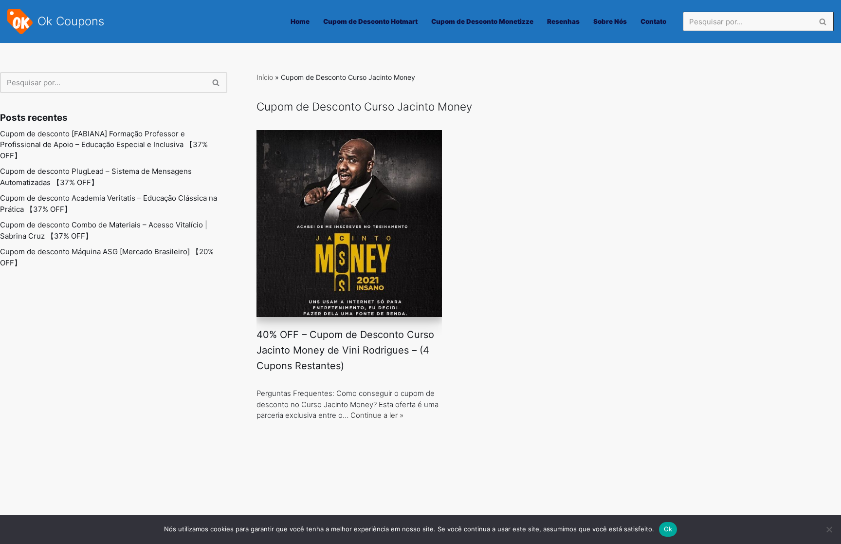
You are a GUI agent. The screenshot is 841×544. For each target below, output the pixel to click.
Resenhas (563, 21)
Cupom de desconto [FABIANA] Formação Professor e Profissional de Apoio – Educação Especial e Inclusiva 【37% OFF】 (104, 144)
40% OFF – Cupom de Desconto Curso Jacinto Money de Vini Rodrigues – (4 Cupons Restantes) (345, 350)
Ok (668, 529)
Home (300, 21)
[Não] (829, 529)
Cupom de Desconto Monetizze (482, 21)
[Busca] (823, 21)
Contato (653, 21)
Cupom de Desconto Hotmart (370, 21)
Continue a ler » (376, 415)
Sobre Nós (610, 21)
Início (264, 77)
